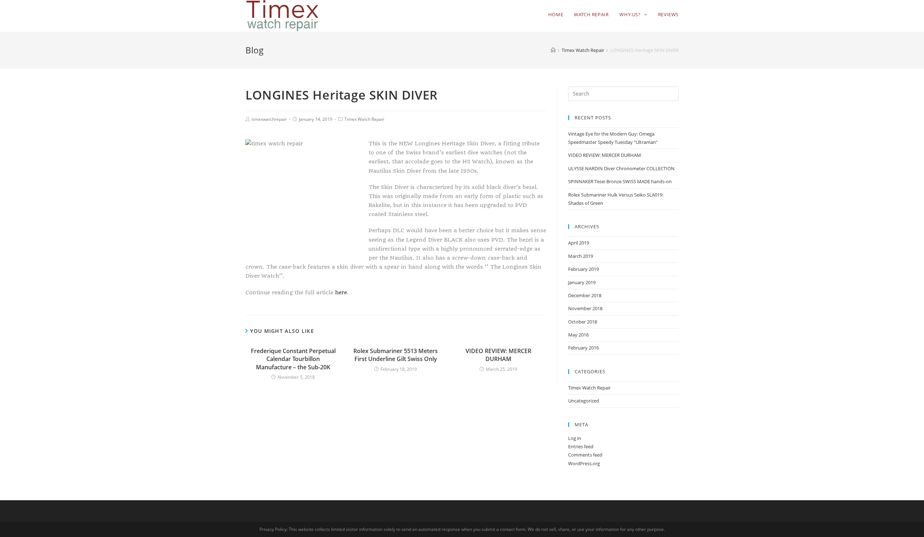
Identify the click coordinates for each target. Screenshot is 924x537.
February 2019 (583, 269)
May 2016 (578, 334)
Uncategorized (583, 400)
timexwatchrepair (269, 119)
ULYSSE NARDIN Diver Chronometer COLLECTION (621, 168)
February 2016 (583, 347)
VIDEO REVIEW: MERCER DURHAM (498, 355)
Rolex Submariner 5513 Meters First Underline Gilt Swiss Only (395, 355)
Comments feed (585, 455)
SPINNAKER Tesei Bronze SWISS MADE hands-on (620, 181)
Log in (574, 438)
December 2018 (584, 295)
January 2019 (582, 282)
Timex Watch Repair (364, 119)
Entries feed (580, 446)
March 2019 (580, 256)
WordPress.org (584, 463)
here (341, 292)
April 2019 (578, 242)
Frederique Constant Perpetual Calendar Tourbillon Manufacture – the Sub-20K (293, 359)
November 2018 (585, 308)
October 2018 (582, 321)
